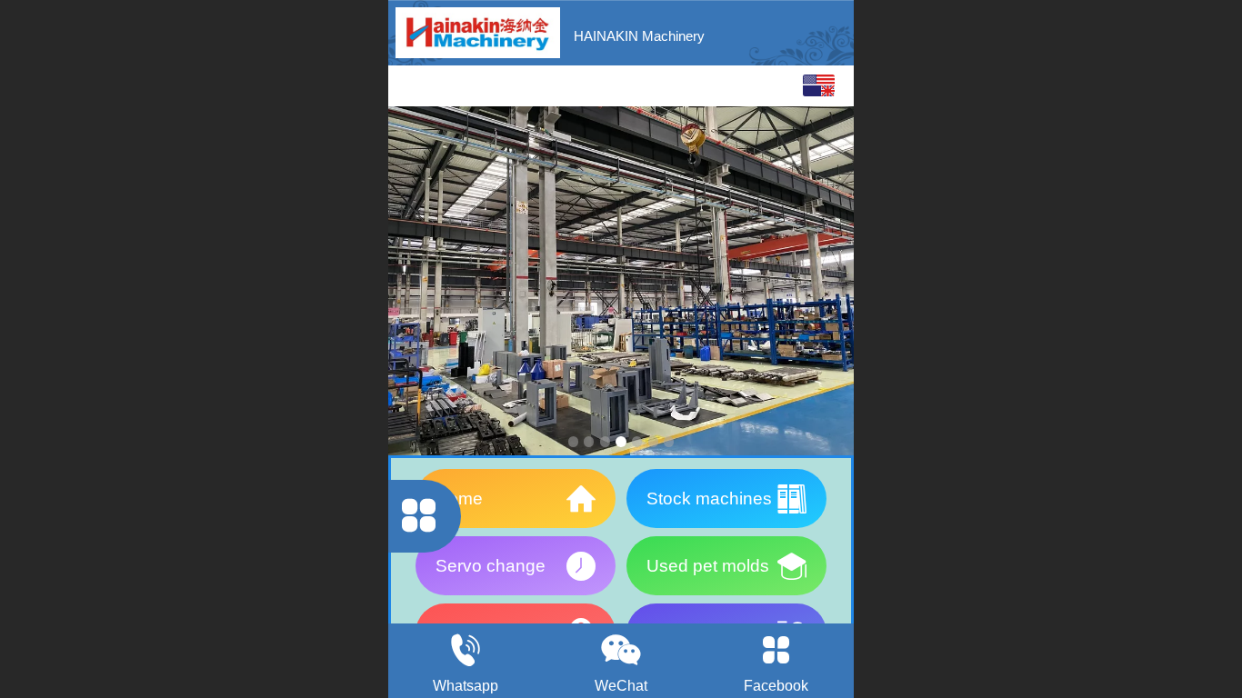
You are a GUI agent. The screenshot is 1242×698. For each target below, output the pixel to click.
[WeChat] (621, 650)
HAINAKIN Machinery (639, 36)
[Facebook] (776, 650)
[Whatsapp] (466, 650)
